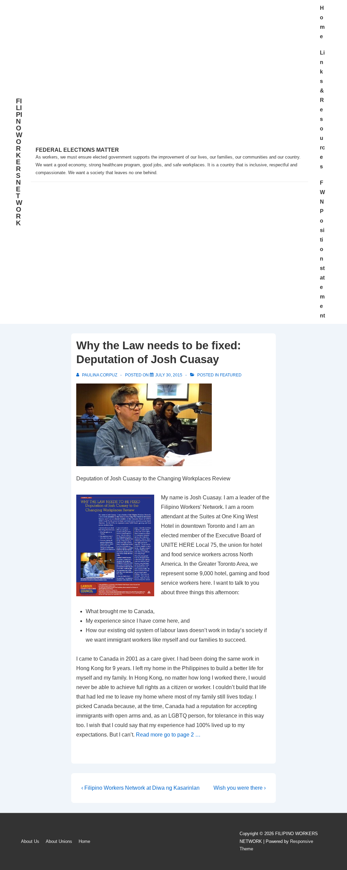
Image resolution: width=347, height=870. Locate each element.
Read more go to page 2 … (168, 735)
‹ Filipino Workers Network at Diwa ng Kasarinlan (140, 788)
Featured (231, 375)
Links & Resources (322, 109)
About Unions (59, 841)
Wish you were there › (239, 788)
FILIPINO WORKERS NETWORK (19, 162)
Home (322, 22)
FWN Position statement (322, 249)
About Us (30, 841)
